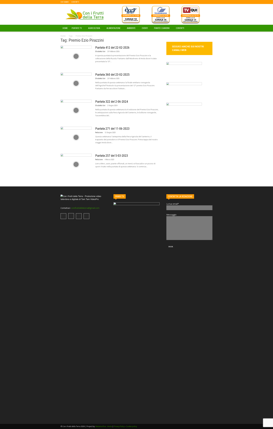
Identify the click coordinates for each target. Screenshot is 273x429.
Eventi (145, 28)
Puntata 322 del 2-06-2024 (111, 101)
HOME (65, 28)
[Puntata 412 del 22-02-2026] (76, 56)
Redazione (99, 133)
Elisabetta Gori (100, 51)
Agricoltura (94, 28)
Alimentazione (113, 28)
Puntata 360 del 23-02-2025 (112, 74)
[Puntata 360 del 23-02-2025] (76, 83)
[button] (209, 28)
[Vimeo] (95, 2)
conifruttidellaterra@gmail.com (85, 208)
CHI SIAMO (65, 2)
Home (63, 36)
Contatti (180, 28)
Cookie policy (131, 426)
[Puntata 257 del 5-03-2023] (76, 164)
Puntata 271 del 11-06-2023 (112, 128)
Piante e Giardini (161, 28)
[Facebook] (85, 2)
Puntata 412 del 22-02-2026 (112, 47)
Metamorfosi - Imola (104, 426)
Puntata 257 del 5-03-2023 (111, 155)
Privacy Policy (119, 426)
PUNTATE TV (77, 28)
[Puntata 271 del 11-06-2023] (76, 137)
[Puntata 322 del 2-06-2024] (76, 110)
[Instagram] (90, 2)
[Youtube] (100, 2)
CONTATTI (75, 2)
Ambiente (131, 28)
